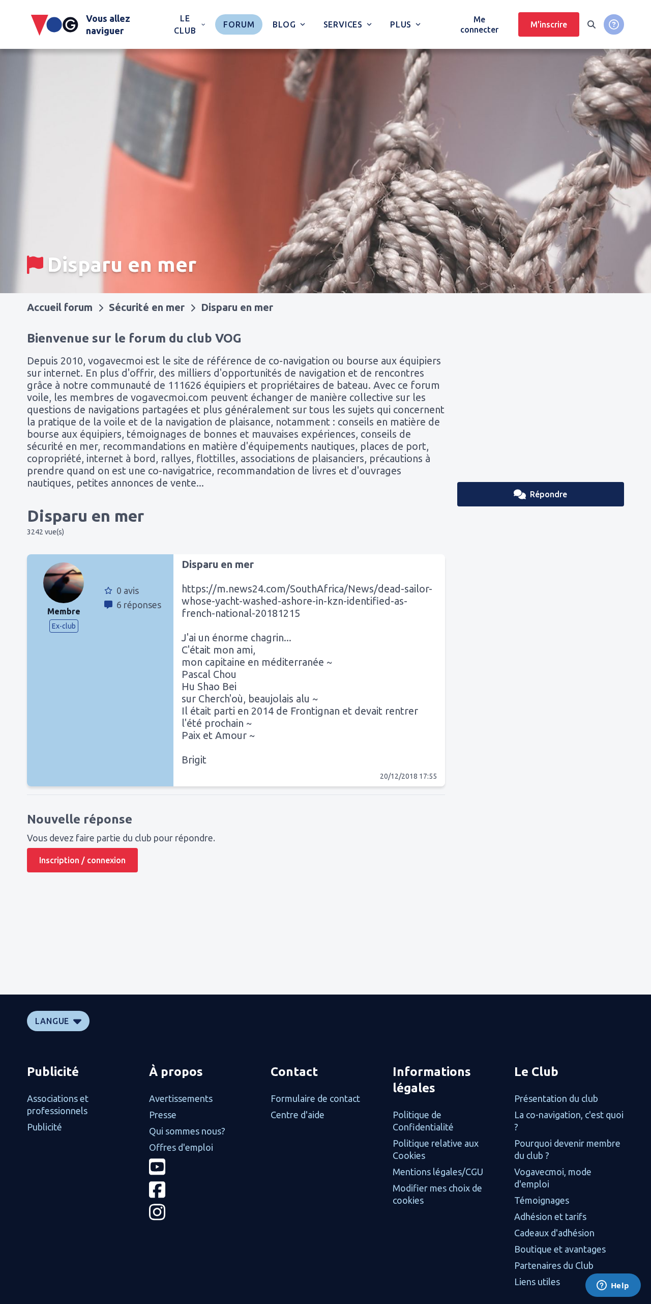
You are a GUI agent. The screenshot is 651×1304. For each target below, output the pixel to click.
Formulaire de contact (315, 1098)
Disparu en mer (237, 307)
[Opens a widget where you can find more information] (613, 1286)
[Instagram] (203, 1212)
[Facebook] (203, 1189)
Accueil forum (60, 307)
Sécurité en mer (147, 307)
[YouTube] (203, 1166)
